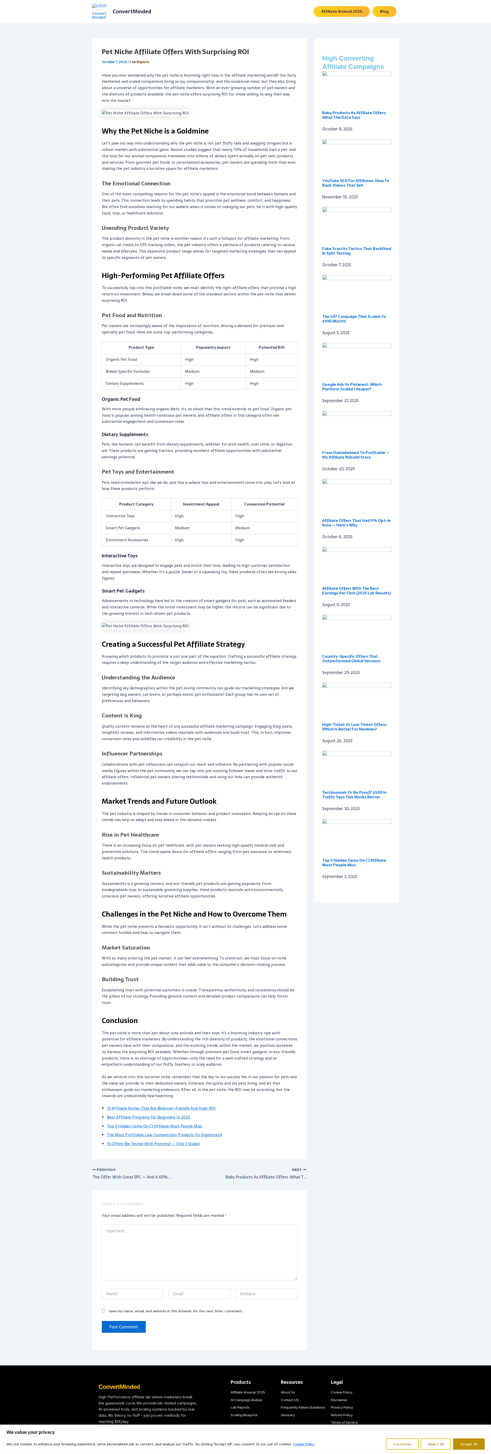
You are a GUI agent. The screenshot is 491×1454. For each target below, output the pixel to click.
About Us (288, 1392)
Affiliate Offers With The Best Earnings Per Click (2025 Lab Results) (356, 590)
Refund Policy (342, 1415)
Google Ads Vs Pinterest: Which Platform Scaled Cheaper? (352, 386)
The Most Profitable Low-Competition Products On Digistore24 (164, 1135)
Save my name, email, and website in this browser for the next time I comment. (176, 1311)
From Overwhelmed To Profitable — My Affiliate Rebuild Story (355, 454)
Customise (402, 1444)
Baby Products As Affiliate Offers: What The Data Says (354, 115)
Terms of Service (344, 1422)
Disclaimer (339, 1400)
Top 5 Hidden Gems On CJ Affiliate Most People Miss (154, 1126)
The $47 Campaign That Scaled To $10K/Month (354, 318)
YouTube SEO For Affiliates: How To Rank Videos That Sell (355, 182)
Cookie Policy (304, 1444)
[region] (245, 1439)
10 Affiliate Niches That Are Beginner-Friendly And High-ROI (161, 1108)
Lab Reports (139, 62)
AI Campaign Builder (247, 1400)
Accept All (469, 1444)
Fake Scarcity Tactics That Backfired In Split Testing (356, 250)
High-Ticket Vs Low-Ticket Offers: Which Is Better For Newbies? (354, 726)
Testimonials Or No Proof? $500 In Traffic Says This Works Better (354, 794)
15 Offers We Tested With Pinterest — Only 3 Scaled (153, 1143)
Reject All (436, 1444)
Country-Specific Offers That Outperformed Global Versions (351, 658)
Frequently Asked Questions (303, 1407)
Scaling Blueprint (244, 1415)
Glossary (288, 1415)
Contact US (290, 1400)
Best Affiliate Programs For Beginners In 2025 (148, 1117)
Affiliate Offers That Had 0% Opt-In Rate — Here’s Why (356, 522)
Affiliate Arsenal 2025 (248, 1392)
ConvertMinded (132, 11)
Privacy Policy (342, 1407)
